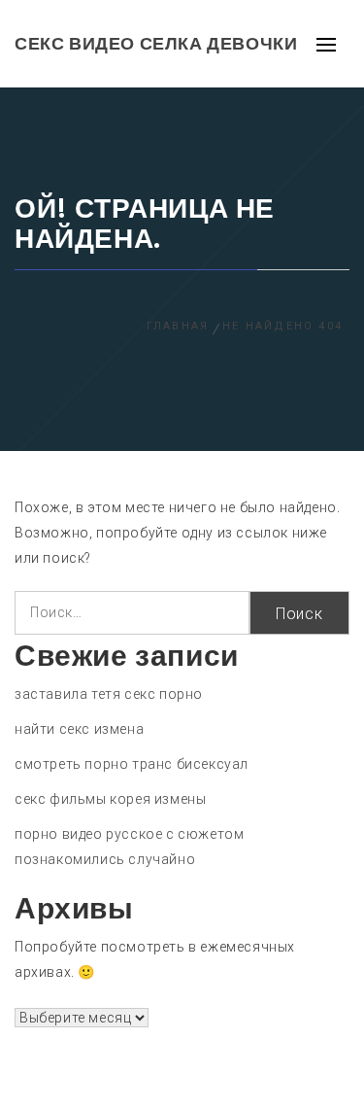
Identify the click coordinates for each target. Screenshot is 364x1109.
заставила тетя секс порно (109, 694)
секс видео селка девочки (156, 43)
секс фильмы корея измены (110, 799)
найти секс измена (79, 729)
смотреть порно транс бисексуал (131, 764)
